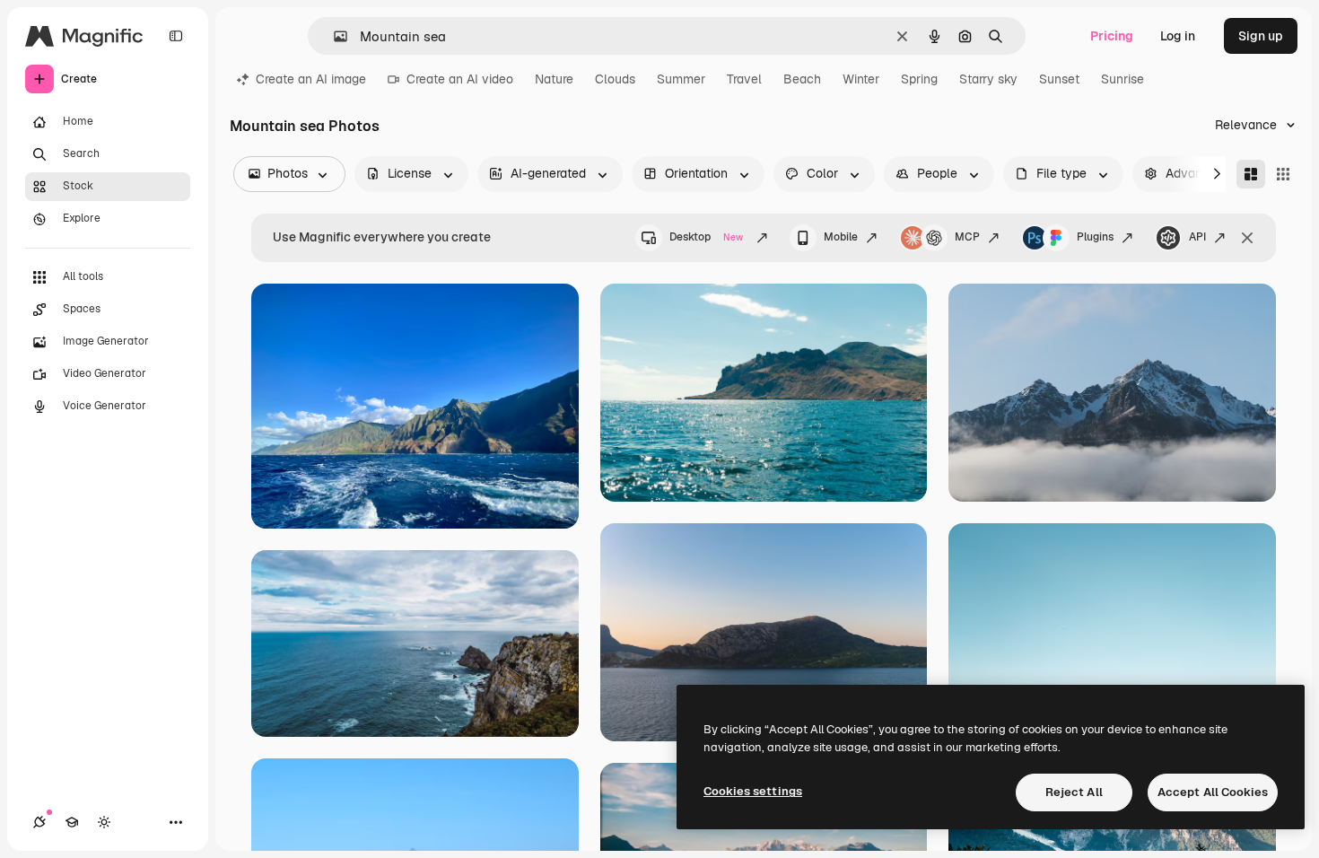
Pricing (1111, 36)
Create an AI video (459, 79)
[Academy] (71, 822)
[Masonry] (1250, 174)
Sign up (1260, 36)
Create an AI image (311, 79)
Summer (681, 79)
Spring (919, 79)
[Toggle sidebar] (176, 36)
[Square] (1283, 174)
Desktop (706, 237)
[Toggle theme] (104, 822)
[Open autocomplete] (333, 36)
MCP (967, 237)
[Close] (1247, 238)
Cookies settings (752, 791)
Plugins (1095, 237)
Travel (744, 79)
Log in (1177, 36)
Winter (861, 79)
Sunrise (1122, 79)
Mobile (841, 237)
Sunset (1059, 79)
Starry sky (988, 79)
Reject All (1074, 792)
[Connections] (39, 822)
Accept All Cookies (1212, 792)
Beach (802, 79)
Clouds (615, 79)
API (1197, 237)
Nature (554, 79)
